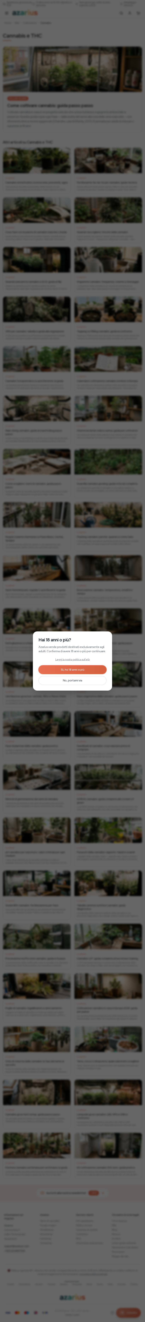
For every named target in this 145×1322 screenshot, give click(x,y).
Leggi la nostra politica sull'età (72, 659)
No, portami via (72, 680)
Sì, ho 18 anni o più (72, 669)
